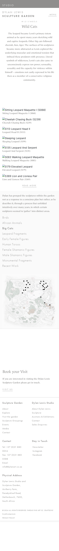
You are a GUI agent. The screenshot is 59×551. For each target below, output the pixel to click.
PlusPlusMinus (8, 514)
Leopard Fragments (14, 234)
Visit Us (8, 389)
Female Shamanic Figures (18, 250)
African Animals (12, 223)
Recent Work (10, 266)
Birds (5, 217)
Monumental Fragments (17, 260)
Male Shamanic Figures (17, 255)
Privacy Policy (8, 518)
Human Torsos (11, 244)
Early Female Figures (15, 239)
